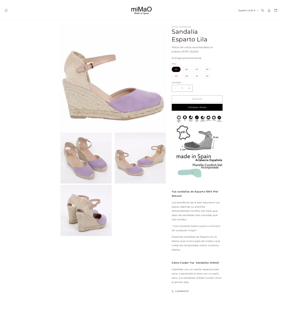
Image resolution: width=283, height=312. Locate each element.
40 (188, 76)
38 (209, 70)
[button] (6, 10)
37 (198, 70)
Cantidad (176, 82)
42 (209, 76)
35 (178, 70)
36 (188, 70)
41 (198, 76)
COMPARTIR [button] (182, 291)
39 (178, 76)
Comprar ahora (197, 107)
